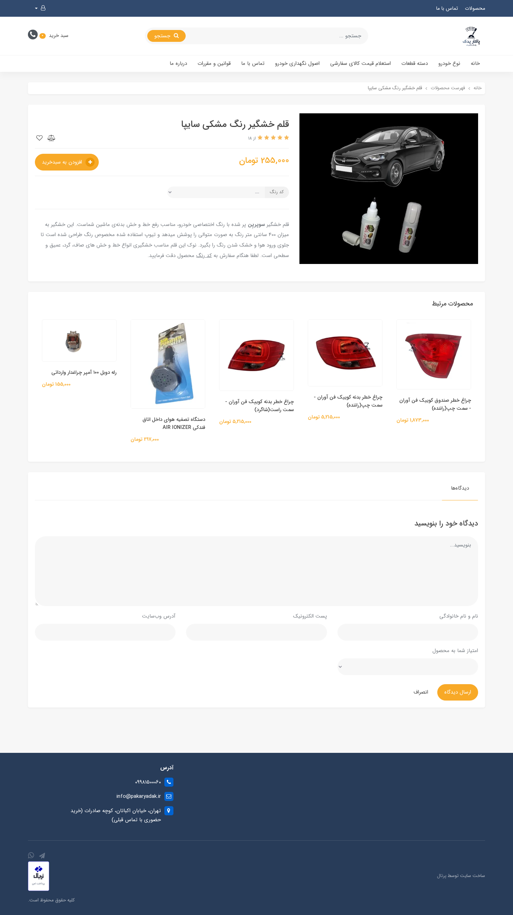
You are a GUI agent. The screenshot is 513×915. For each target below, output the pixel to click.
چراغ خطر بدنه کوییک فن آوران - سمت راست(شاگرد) (342, 406)
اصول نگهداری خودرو (297, 63)
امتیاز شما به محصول (455, 650)
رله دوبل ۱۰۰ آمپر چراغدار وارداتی (167, 373)
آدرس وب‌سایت (159, 616)
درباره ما (178, 63)
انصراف (421, 692)
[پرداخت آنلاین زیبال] (38, 876)
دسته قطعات (414, 63)
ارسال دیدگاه (457, 692)
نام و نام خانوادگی (458, 616)
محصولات (475, 9)
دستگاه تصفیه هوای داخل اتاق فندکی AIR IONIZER (257, 424)
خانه (475, 63)
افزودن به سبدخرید (63, 162)
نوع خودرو (449, 63)
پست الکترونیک (310, 616)
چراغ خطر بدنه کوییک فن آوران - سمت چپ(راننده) (431, 401)
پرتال (441, 875)
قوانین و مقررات (214, 63)
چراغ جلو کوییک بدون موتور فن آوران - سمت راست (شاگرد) (78, 394)
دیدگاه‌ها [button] (460, 488)
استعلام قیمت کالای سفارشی (360, 63)
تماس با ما (447, 9)
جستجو (163, 36)
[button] (40, 8)
